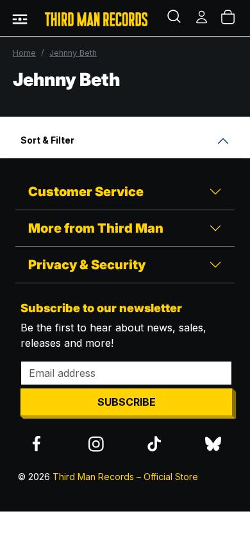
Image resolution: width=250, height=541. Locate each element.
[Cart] (229, 18)
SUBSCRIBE (126, 401)
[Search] (176, 18)
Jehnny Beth (73, 53)
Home (24, 53)
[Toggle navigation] (19, 18)
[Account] (202, 18)
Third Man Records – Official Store (125, 476)
